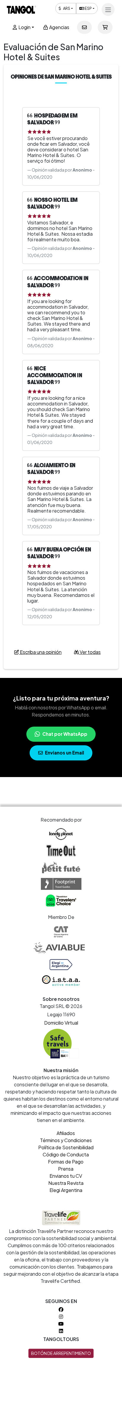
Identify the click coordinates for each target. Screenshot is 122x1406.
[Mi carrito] (105, 27)
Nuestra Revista (66, 1183)
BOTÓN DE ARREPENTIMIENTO (61, 1353)
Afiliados (66, 1133)
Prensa (65, 1169)
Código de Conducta (66, 1154)
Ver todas (90, 652)
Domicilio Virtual (61, 1023)
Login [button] (23, 27)
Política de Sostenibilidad (66, 1147)
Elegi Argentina (65, 1190)
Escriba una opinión (40, 652)
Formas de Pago (66, 1161)
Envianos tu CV (65, 1176)
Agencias (58, 27)
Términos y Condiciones (66, 1140)
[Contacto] (84, 27)
